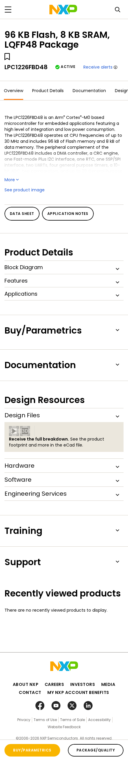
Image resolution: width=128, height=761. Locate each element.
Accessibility (99, 719)
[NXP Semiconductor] (63, 9)
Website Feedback (64, 726)
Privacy (23, 719)
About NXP (26, 684)
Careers (54, 684)
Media (108, 684)
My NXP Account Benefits (78, 692)
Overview (13, 91)
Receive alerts (98, 67)
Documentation (89, 91)
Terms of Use (45, 719)
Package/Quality (96, 750)
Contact (30, 692)
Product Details (48, 91)
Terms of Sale (72, 719)
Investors (82, 684)
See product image (24, 190)
